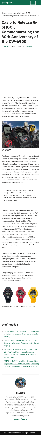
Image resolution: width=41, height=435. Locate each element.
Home (4, 13)
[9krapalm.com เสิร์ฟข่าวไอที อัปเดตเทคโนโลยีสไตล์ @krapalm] (8, 3)
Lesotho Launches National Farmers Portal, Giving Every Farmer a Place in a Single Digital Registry (21, 343)
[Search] (37, 3)
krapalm (6, 46)
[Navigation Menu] (33, 3)
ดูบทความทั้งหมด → (20, 419)
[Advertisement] (20, 70)
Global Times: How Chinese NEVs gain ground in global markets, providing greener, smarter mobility (21, 334)
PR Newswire (29, 46)
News (9, 13)
